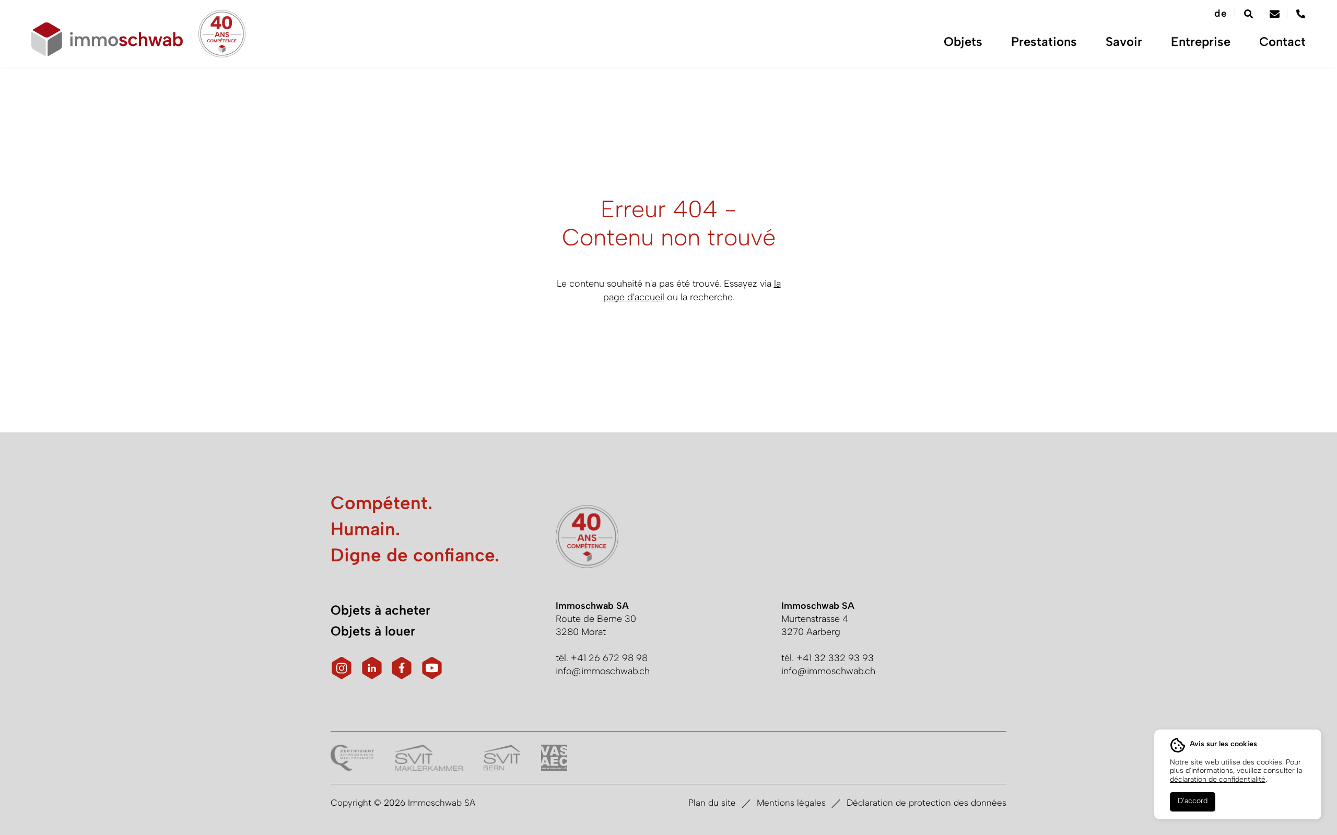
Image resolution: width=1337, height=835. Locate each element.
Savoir (1124, 41)
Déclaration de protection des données (926, 802)
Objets (963, 41)
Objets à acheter (380, 610)
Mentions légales (791, 802)
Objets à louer (373, 631)
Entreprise (1200, 41)
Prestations (1044, 41)
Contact (1282, 41)
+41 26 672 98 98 (609, 658)
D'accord (1192, 800)
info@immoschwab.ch (603, 671)
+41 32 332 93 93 (835, 658)
